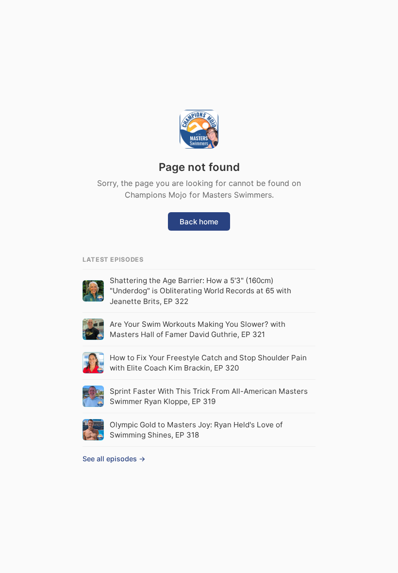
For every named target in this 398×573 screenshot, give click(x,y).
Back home (199, 221)
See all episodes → (114, 459)
